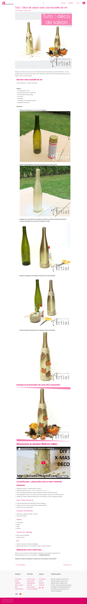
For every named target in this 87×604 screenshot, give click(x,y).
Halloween (17, 583)
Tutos (77, 3)
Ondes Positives (19, 589)
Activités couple (31, 579)
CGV (12, 601)
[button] (43, 3)
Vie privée (3, 601)
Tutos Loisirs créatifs (32, 589)
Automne (25, 10)
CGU (10, 601)
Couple (17, 581)
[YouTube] (43, 588)
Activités (63, 3)
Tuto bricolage (18, 10)
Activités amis (30, 581)
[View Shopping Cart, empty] (84, 3)
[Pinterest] (40, 588)
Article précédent (20, 564)
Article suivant (67, 564)
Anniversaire (18, 579)
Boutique (71, 3)
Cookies (7, 601)
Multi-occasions (19, 585)
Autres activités (31, 587)
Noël (29, 10)
